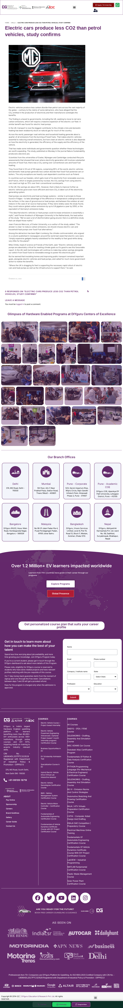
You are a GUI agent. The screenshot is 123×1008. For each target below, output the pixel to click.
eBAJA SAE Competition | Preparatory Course (79, 824)
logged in (20, 304)
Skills (13, 23)
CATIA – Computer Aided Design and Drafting (78, 817)
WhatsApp (63, 1004)
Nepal (107, 524)
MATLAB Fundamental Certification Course (77, 868)
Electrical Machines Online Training (79, 831)
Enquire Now (82, 1004)
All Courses (72, 724)
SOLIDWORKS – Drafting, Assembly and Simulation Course (78, 738)
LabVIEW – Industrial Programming (76, 861)
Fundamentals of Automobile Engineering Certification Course (50, 816)
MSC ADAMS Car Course (78, 745)
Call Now (43, 1004)
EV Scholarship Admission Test (51, 757)
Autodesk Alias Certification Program (79, 751)
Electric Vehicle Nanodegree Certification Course (51, 785)
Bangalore (15, 524)
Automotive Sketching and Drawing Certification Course (79, 799)
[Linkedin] (73, 898)
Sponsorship (11, 804)
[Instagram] (85, 898)
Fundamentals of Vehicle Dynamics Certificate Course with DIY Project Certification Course (50, 828)
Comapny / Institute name (77, 671)
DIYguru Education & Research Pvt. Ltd (37, 996)
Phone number (99, 659)
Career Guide (11, 822)
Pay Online (10, 800)
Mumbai (46, 483)
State (96, 671)
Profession (71, 684)
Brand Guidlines (12, 813)
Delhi (15, 483)
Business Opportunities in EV (51, 749)
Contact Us (10, 826)
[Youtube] (61, 898)
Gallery (9, 817)
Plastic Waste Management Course (79, 875)
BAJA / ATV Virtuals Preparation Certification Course (78, 809)
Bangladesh (77, 524)
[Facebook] (37, 898)
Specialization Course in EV (50, 765)
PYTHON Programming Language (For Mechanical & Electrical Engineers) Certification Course (79, 771)
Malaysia (46, 524)
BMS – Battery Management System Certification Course (49, 795)
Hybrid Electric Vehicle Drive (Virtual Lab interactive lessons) (49, 774)
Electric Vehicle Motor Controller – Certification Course (50, 805)
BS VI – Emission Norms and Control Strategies (78, 790)
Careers (9, 809)
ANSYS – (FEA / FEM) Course (77, 730)
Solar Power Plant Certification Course (76, 882)
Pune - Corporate (77, 483)
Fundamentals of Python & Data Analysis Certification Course (79, 759)
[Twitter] (49, 898)
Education (98, 684)
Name (69, 647)
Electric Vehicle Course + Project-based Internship (50, 724)
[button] (74, 7)
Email (69, 659)
